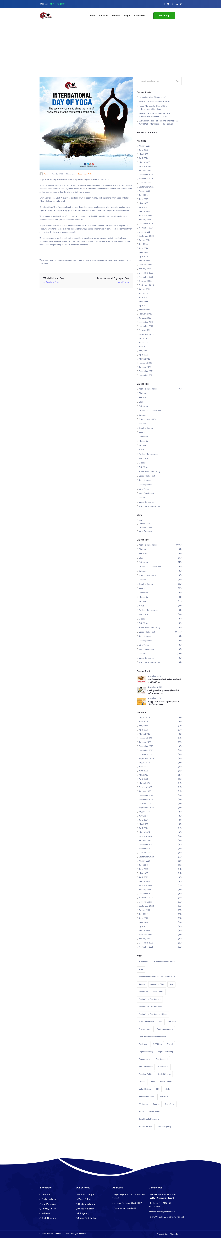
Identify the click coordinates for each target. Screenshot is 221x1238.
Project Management (148, 454)
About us (103, 15)
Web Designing (164, 1127)
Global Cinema (164, 1074)
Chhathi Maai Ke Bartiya (150, 411)
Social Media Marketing (149, 472)
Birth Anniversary (146, 1022)
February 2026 (145, 166)
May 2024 (143, 252)
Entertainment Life (147, 419)
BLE (74, 260)
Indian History (145, 1089)
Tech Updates (145, 480)
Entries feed (144, 524)
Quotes (142, 463)
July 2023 (143, 293)
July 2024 (143, 244)
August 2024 (144, 240)
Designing (143, 1044)
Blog (141, 402)
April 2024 (143, 256)
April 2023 (143, 306)
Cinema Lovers (145, 1029)
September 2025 (146, 187)
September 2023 (146, 285)
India (153, 1082)
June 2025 (143, 199)
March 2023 (144, 310)
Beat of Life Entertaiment (150, 999)
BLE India (143, 398)
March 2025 (144, 211)
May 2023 (143, 302)
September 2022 (146, 334)
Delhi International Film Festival (152, 1037)
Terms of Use (162, 1234)
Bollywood (143, 406)
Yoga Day (121, 260)
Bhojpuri (143, 393)
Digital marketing (86, 1204)
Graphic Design (146, 428)
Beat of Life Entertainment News (153, 1014)
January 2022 (145, 367)
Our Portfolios (49, 1204)
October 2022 (145, 330)
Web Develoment (146, 493)
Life (157, 1089)
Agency (142, 984)
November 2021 (146, 375)
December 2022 (146, 322)
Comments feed (146, 527)
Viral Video (144, 489)
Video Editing (85, 1199)
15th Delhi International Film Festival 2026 (157, 977)
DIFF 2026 (157, 1044)
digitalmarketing (146, 1052)
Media (167, 1089)
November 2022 (146, 326)
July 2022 (143, 342)
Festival (142, 424)
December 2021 (146, 371)
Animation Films (157, 984)
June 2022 (143, 347)
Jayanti (142, 432)
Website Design (86, 1209)
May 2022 (143, 351)
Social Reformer (146, 1127)
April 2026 (143, 158)
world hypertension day (149, 506)
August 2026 (144, 146)
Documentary (144, 1059)
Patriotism (163, 1097)
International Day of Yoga (101, 260)
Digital (170, 1044)
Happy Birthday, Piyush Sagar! (152, 97)
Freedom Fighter (146, 1074)
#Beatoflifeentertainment (164, 962)
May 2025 (143, 203)
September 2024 (146, 236)
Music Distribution (87, 1218)
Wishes (142, 498)
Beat (46, 260)
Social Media (154, 1112)
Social (141, 1112)
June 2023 (143, 297)
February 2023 (145, 314)
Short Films (169, 1104)
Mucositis (143, 441)
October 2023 (145, 281)
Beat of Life (158, 992)
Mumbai (142, 445)
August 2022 (144, 338)
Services (116, 15)
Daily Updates (49, 1199)
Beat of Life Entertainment (60, 260)
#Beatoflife (143, 962)
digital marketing (165, 1052)
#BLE (141, 969)
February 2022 (145, 363)
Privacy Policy (49, 1209)
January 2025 (145, 220)
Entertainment (83, 260)
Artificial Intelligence (148, 389)
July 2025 (143, 195)
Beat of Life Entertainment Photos (154, 102)
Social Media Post (84, 174)
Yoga (115, 260)
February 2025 (145, 216)
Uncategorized (145, 485)
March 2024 (144, 261)
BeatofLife (143, 992)
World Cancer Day (147, 502)
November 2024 (146, 228)
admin (46, 174)
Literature (143, 437)
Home (92, 15)
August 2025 (144, 191)
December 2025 (146, 175)
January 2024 (145, 269)
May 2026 (143, 154)
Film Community (146, 1067)
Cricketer (143, 415)
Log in (141, 520)
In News (46, 1213)
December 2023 (146, 273)
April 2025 (143, 207)
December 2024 (146, 224)
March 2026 (144, 162)
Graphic (142, 1082)
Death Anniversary (165, 1029)
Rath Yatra (143, 467)
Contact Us (139, 15)
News (141, 450)
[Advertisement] (110, 58)
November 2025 (146, 179)
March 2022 (144, 359)
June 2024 (143, 248)
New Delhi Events (146, 1097)
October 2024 (145, 232)
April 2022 (143, 355)
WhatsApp (164, 15)
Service (156, 1104)
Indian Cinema (166, 1082)
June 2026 (143, 150)
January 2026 (145, 170)
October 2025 (145, 183)
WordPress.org (145, 531)
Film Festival (163, 1067)
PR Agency (143, 1104)
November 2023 (146, 277)
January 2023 (145, 318)
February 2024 (145, 265)
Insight (127, 15)
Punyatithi (143, 458)
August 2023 (144, 289)
